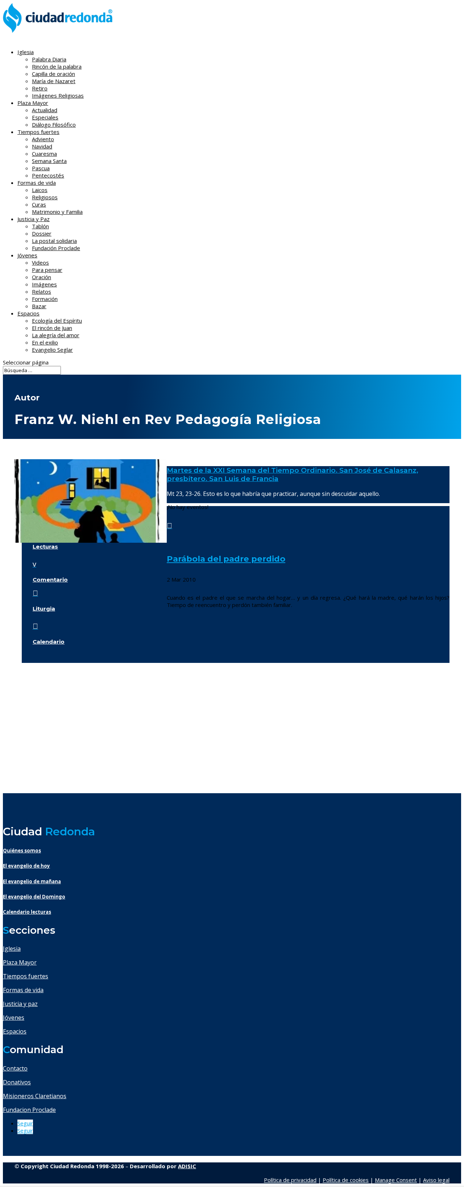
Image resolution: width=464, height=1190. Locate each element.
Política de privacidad (290, 1179)
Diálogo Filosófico (54, 124)
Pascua (41, 168)
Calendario (49, 641)
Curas (39, 204)
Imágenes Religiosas (58, 95)
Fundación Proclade (56, 248)
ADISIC (187, 1166)
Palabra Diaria (49, 59)
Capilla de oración (53, 73)
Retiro (39, 88)
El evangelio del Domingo (34, 896)
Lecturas (45, 546)
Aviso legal (436, 1179)
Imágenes (44, 284)
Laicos (39, 189)
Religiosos (45, 197)
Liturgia (44, 608)
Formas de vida (23, 990)
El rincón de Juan (52, 327)
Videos (40, 262)
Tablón (40, 226)
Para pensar (47, 269)
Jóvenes (13, 1018)
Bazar (39, 306)
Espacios (28, 313)
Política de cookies (346, 1179)
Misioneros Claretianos (34, 1096)
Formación (45, 298)
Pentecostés (48, 175)
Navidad (42, 146)
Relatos (41, 291)
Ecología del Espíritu (57, 320)
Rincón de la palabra (57, 66)
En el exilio (45, 342)
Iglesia (12, 949)
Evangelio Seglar (52, 349)
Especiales (45, 117)
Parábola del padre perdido (226, 559)
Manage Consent (396, 1179)
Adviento (43, 139)
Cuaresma (44, 153)
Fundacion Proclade (29, 1110)
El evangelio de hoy (26, 866)
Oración (41, 277)
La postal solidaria (54, 240)
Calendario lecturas (27, 912)
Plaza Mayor (20, 962)
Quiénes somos (22, 850)
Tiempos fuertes (25, 976)
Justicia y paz (20, 1004)
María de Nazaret (53, 81)
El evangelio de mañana (32, 881)
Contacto (15, 1068)
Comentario (50, 579)
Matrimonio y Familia (57, 211)
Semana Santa (49, 160)
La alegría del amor (55, 335)
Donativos (17, 1082)
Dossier (41, 233)
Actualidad (44, 110)
